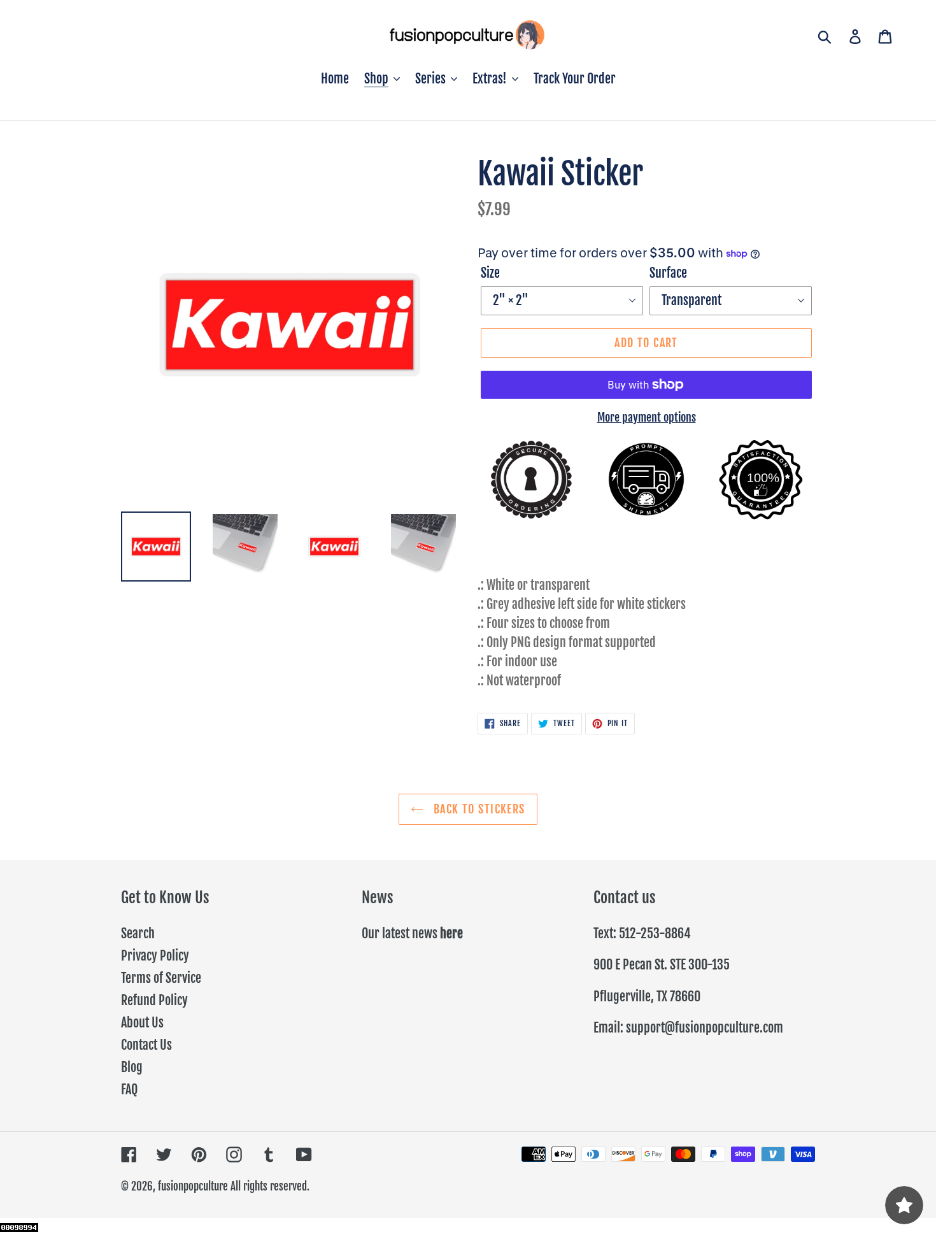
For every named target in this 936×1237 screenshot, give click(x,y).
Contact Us (146, 1045)
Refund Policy (154, 1000)
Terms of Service (161, 978)
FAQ (129, 1090)
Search (138, 933)
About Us (142, 1023)
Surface (668, 273)
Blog (132, 1067)
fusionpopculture (193, 1186)
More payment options (646, 417)
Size (490, 273)
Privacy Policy (155, 956)
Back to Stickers (477, 809)
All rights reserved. (269, 1186)
